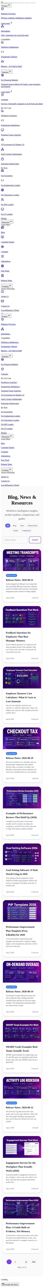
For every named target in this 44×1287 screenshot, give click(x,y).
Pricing (3, 218)
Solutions (5, 72)
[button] (7, 526)
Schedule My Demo (11, 1285)
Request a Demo (12, 310)
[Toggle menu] (2, 313)
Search (35, 540)
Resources (6, 222)
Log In (3, 310)
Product (4, 6)
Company (5, 286)
